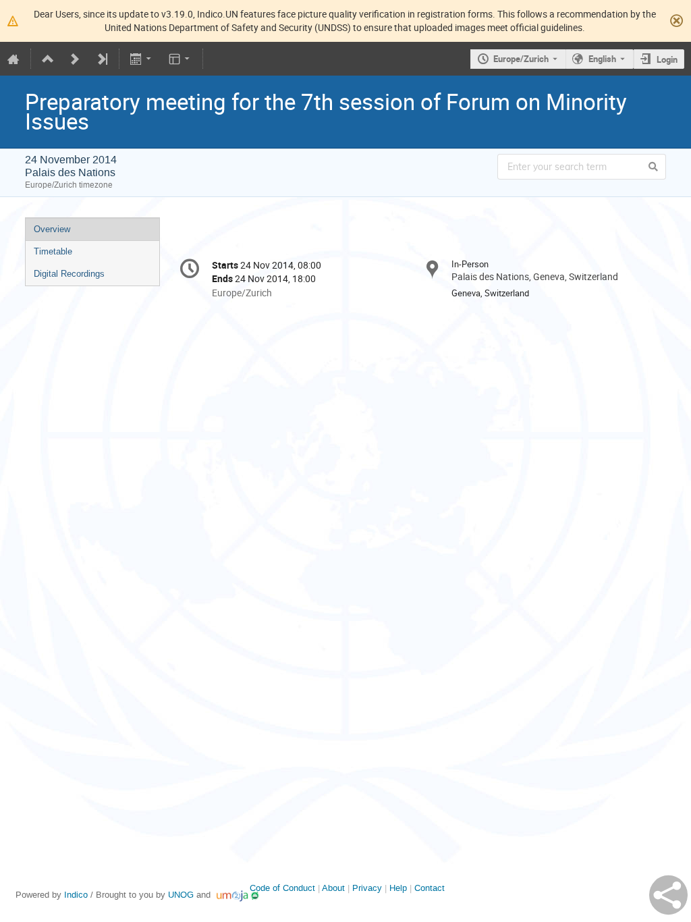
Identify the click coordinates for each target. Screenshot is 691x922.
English (602, 59)
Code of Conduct (282, 888)
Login (667, 59)
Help (398, 888)
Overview (52, 229)
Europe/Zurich (521, 59)
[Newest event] (101, 59)
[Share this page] (668, 895)
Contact (429, 888)
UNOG (181, 894)
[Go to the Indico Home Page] (13, 59)
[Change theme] (180, 59)
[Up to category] (47, 59)
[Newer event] (74, 59)
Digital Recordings (69, 274)
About (333, 888)
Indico (76, 894)
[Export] (142, 59)
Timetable (53, 251)
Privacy (367, 888)
